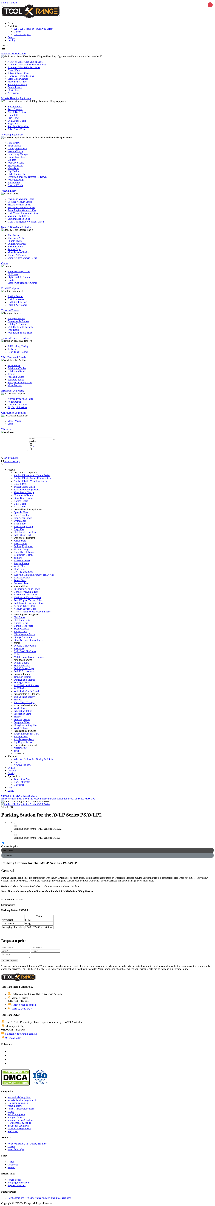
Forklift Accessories (17, 305)
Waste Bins (13, 168)
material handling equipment (22, 1100)
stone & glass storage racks (21, 1108)
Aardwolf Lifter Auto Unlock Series (25, 61)
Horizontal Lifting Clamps (21, 76)
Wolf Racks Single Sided (20, 332)
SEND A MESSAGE (26, 795)
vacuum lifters (15, 798)
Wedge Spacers (15, 165)
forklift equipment (16, 1114)
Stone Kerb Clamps (17, 84)
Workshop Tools (16, 162)
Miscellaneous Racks (18, 252)
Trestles (11, 374)
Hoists (11, 280)
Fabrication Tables (17, 368)
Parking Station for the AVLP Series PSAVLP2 (71, 798)
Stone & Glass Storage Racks (16, 227)
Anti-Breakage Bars (17, 404)
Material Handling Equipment (16, 98)
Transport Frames (10, 310)
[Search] (54, 439)
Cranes (4, 263)
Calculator (19, 784)
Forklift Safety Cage (18, 302)
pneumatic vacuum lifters (35, 798)
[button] (5, 45)
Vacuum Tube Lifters (18, 216)
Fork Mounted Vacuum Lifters (23, 213)
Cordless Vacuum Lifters (20, 201)
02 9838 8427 (8, 795)
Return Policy (14, 1179)
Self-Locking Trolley (18, 346)
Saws (10, 423)
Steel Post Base (15, 246)
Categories (13, 1164)
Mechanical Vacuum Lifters (21, 207)
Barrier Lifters (15, 87)
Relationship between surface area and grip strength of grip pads (39, 1198)
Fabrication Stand (16, 371)
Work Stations (15, 385)
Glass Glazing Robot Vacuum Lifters (26, 221)
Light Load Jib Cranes (19, 277)
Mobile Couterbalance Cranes (22, 282)
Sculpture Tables (16, 379)
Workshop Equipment (12, 134)
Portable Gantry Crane (19, 271)
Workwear (6, 429)
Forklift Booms (15, 296)
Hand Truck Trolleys (18, 352)
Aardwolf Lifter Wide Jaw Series (24, 67)
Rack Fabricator (22, 782)
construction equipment (19, 1128)
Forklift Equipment (10, 288)
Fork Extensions (16, 299)
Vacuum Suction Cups (19, 218)
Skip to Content (9, 2)
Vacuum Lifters (9, 190)
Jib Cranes (13, 274)
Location (12, 770)
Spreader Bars (15, 106)
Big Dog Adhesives (17, 407)
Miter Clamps (14, 145)
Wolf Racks (13, 329)
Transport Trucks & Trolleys (15, 338)
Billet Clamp (14, 90)
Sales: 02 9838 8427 (21, 1008)
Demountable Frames (18, 321)
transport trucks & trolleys (20, 1120)
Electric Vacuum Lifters (19, 204)
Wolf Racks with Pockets (20, 327)
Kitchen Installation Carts (20, 399)
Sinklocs (12, 159)
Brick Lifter (13, 118)
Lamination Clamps (17, 157)
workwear (13, 1131)
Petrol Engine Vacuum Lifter (22, 210)
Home (4, 798)
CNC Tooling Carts (17, 174)
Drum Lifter (14, 115)
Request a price (10, 960)
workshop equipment (18, 1103)
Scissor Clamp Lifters (18, 73)
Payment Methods (16, 1185)
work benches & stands (19, 1122)
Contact (11, 37)
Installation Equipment (12, 390)
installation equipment (18, 1125)
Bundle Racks (15, 241)
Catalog (11, 40)
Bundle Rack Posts (17, 243)
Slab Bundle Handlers (18, 126)
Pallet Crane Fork (16, 129)
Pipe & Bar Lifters (17, 112)
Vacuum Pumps (15, 151)
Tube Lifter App (22, 779)
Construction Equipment (13, 412)
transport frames (15, 1117)
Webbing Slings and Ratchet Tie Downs (27, 177)
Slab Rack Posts (16, 238)
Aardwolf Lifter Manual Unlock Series (27, 64)
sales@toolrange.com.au (23, 1004)
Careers (17, 31)
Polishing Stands (16, 376)
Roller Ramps (14, 401)
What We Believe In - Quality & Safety (33, 28)
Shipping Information (18, 1182)
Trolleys (12, 349)
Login (11, 790)
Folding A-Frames (17, 324)
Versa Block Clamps (18, 78)
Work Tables (14, 365)
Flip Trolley (13, 171)
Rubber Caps (14, 249)
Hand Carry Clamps (18, 154)
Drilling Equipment (17, 148)
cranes (11, 1111)
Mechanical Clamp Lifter (13, 53)
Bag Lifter (13, 123)
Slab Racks (13, 235)
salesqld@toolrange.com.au (21, 1033)
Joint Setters (14, 142)
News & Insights (22, 34)
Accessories (13, 93)
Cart (10, 787)
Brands (11, 1167)
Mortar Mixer (14, 421)
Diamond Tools (15, 185)
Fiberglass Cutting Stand (20, 382)
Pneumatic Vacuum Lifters (21, 199)
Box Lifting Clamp (17, 120)
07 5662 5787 (13, 1037)
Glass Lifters (14, 70)
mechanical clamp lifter (19, 1097)
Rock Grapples (15, 109)
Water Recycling (16, 179)
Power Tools (14, 182)
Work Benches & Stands (13, 357)
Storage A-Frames (16, 255)
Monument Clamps (17, 81)
